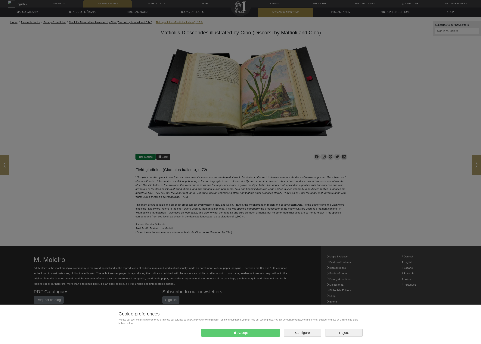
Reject (344, 333)
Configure (302, 333)
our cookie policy (264, 319)
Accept (242, 333)
